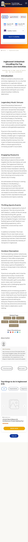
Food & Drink (13, 388)
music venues (13, 321)
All (4, 388)
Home (4, 50)
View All (14, 436)
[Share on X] (15, 332)
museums (22, 321)
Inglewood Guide (14, 50)
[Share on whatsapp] (19, 332)
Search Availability (14, 37)
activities (4, 321)
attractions (20, 318)
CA (13, 318)
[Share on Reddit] (12, 332)
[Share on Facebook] (8, 332)
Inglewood (7, 318)
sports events (14, 325)
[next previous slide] (3, 406)
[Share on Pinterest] (10, 332)
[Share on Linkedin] (17, 332)
